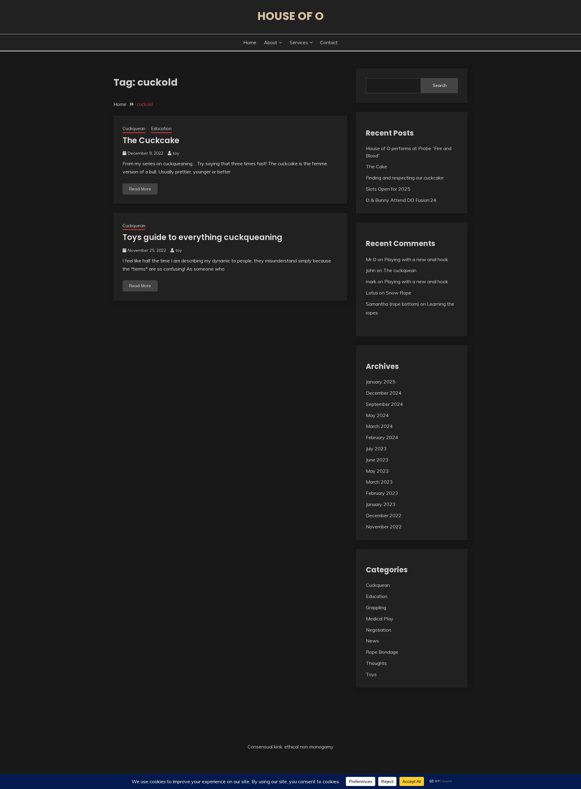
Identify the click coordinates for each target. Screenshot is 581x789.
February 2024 (382, 437)
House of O (291, 16)
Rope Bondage (382, 652)
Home (249, 42)
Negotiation (378, 630)
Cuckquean (134, 128)
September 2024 (384, 404)
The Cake (376, 166)
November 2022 (384, 527)
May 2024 (377, 415)
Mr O (371, 259)
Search (440, 85)
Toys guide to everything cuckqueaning (202, 237)
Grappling (376, 607)
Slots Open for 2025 (388, 189)
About (270, 42)
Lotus (372, 293)
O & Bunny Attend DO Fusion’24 (401, 200)
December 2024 (384, 393)
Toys (371, 674)
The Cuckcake (151, 140)
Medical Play (379, 619)
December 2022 (384, 515)
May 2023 (377, 471)
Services (299, 42)
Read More (140, 189)
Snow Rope (398, 293)
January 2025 (381, 382)
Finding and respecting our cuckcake (405, 178)
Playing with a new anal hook (416, 259)
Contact (329, 42)
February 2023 (382, 493)
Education (161, 128)
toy (176, 153)
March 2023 (379, 482)
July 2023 (376, 448)
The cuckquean (399, 270)
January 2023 (381, 504)
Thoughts (376, 663)
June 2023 (377, 460)
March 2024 (379, 426)
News (372, 641)
